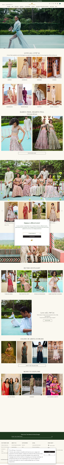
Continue (32, 236)
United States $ (32, 233)
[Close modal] (48, 221)
